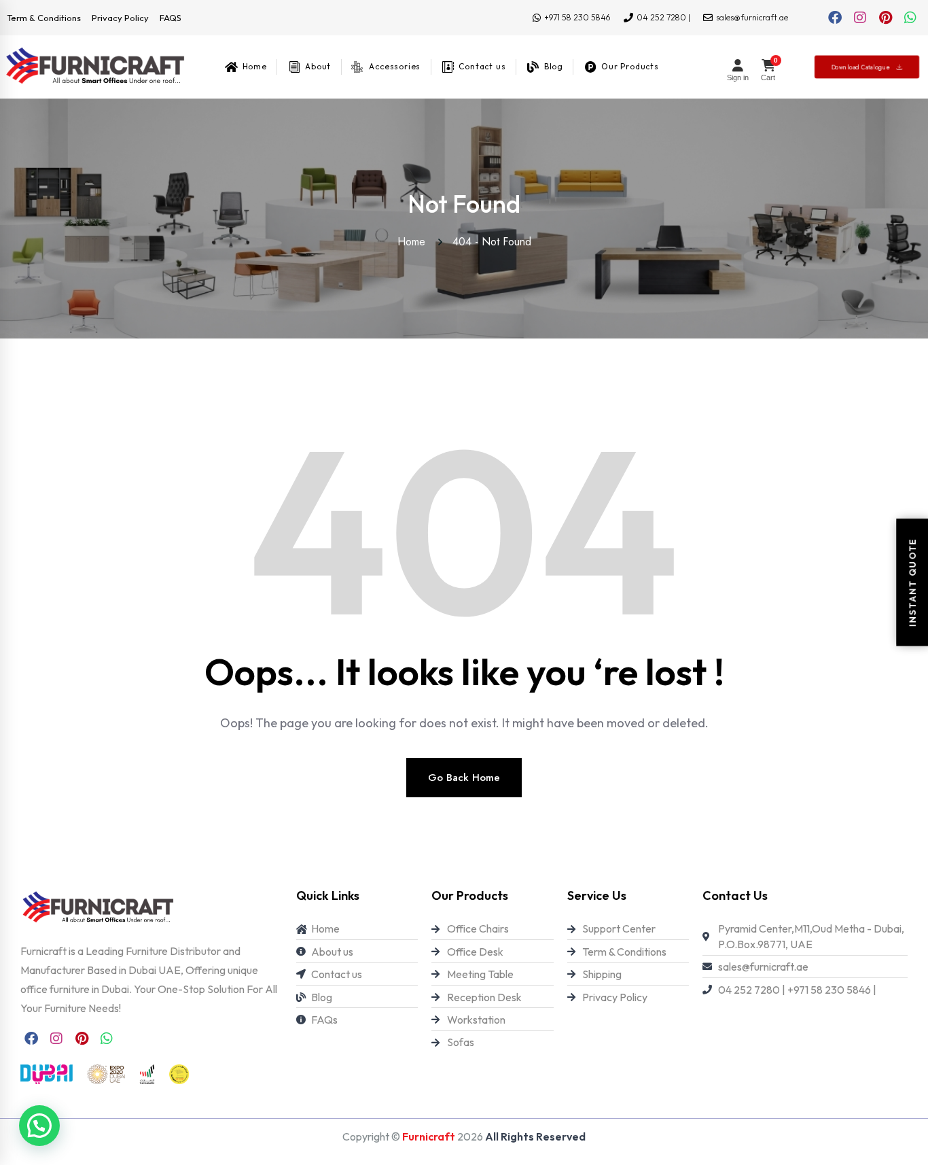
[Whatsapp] (910, 18)
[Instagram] (860, 18)
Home (414, 241)
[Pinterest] (885, 18)
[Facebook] (835, 18)
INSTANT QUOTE (911, 582)
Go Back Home (464, 777)
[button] (39, 1125)
